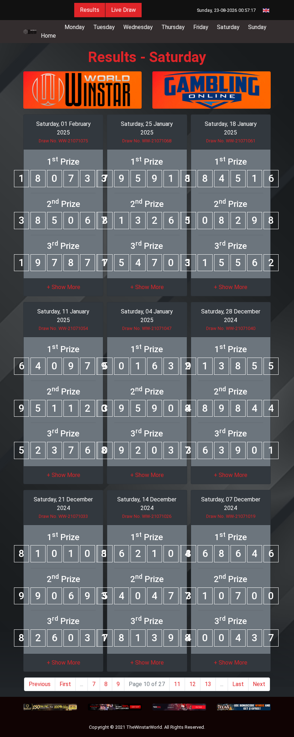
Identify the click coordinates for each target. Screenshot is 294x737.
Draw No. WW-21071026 (146, 516)
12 (192, 684)
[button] (63, 287)
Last (238, 684)
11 (177, 684)
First (65, 684)
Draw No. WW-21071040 (230, 328)
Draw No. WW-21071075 (63, 140)
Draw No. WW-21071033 (63, 516)
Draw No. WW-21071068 (146, 140)
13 (208, 684)
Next (259, 684)
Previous (40, 684)
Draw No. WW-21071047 (146, 328)
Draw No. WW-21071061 (230, 140)
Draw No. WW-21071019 (230, 516)
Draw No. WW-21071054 (63, 328)
